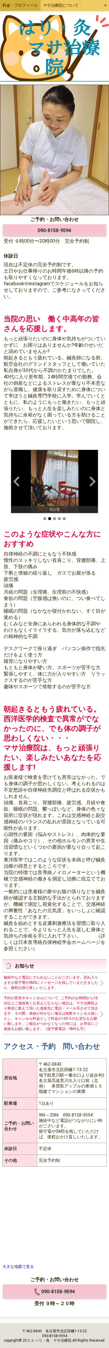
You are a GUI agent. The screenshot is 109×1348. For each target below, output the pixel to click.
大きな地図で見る (18, 1266)
